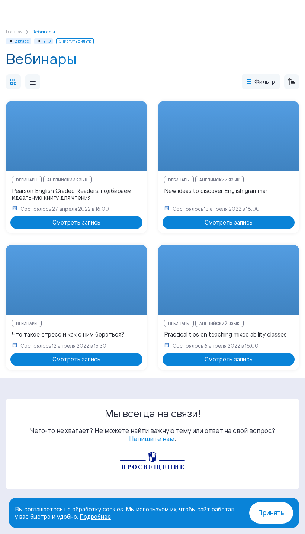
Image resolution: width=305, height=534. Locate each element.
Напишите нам (151, 439)
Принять (271, 512)
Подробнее (95, 516)
